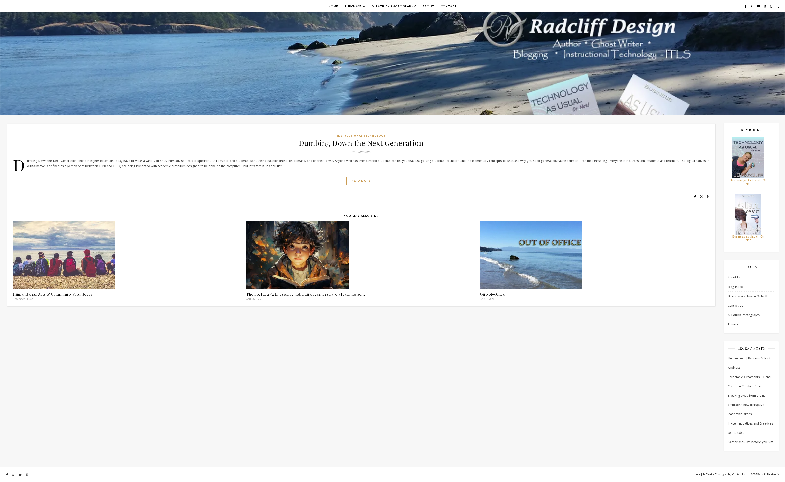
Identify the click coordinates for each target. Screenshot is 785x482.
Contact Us (735, 305)
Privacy (733, 324)
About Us (734, 277)
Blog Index (735, 287)
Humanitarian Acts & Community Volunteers (52, 294)
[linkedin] (765, 6)
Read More (361, 180)
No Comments (361, 152)
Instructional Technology (361, 135)
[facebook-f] (746, 6)
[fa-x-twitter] (752, 6)
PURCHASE (353, 6)
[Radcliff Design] (392, 63)
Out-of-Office (492, 294)
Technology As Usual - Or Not (748, 182)
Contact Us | (740, 474)
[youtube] (759, 6)
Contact (449, 6)
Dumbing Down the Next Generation (361, 143)
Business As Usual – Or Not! (747, 296)
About (428, 6)
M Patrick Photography (394, 6)
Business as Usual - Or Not (748, 238)
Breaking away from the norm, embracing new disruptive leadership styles (749, 404)
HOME (333, 6)
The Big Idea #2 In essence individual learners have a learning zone (306, 294)
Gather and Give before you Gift (750, 442)
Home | (697, 474)
